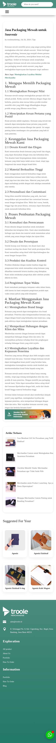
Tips (33, 40)
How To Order (8, 662)
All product (7, 649)
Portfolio (6, 658)
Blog (5, 686)
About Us (6, 653)
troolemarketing (13, 40)
